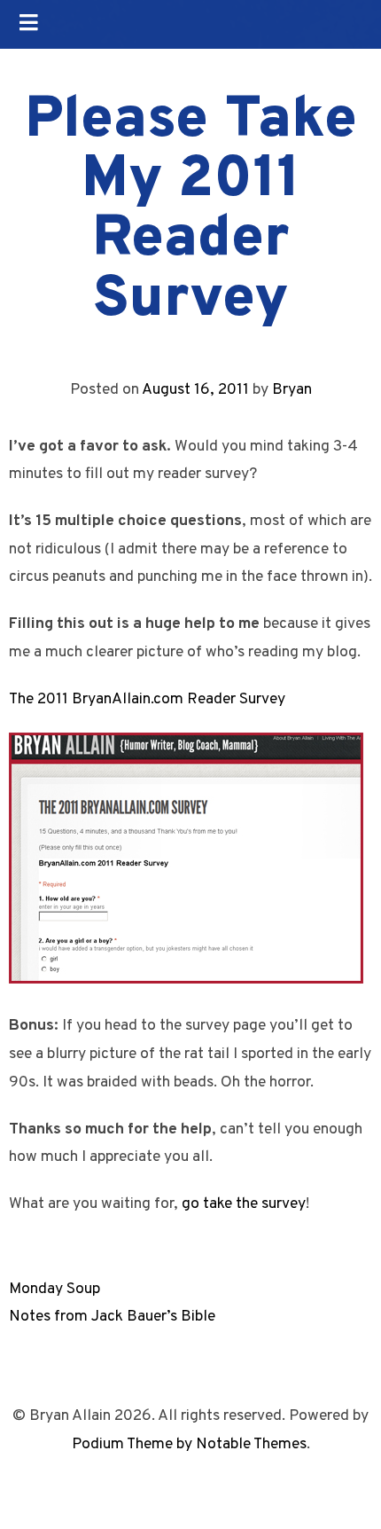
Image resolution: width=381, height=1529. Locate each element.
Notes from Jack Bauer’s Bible (112, 1316)
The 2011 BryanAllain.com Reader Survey (147, 699)
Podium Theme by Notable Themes (189, 1444)
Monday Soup (54, 1289)
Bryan (292, 390)
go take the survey (244, 1204)
